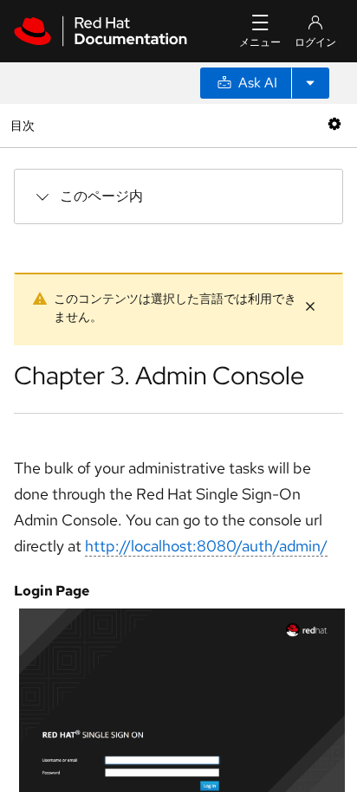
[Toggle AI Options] (310, 83)
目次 (25, 125)
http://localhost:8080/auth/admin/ (206, 546)
